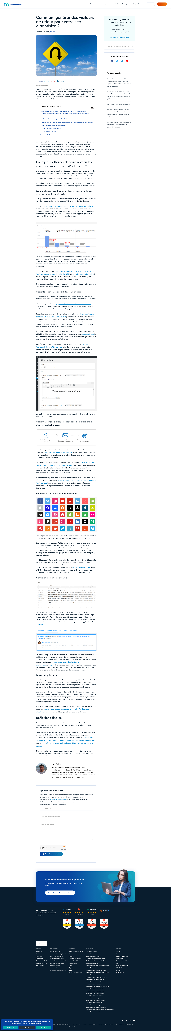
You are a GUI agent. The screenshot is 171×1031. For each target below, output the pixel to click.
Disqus (50, 665)
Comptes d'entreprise (55, 968)
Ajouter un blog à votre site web (51, 128)
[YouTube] (134, 1021)
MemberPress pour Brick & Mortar (94, 1012)
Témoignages (39, 958)
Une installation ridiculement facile (58, 961)
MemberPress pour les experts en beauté (96, 970)
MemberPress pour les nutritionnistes (95, 991)
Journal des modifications (122, 965)
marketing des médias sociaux (83, 274)
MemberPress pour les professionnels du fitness (97, 972)
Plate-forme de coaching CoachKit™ (58, 954)
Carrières (38, 954)
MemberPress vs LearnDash (93, 956)
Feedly (41, 624)
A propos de (39, 951)
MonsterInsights (73, 963)
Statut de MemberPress (122, 956)
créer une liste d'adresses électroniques (58, 452)
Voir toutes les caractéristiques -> (58, 970)
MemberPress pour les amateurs (94, 1002)
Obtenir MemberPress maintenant (59, 893)
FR (41, 943)
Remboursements (88, 1024)
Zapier (70, 970)
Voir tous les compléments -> (76, 972)
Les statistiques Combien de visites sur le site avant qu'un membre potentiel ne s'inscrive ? (65, 115)
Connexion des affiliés (41, 963)
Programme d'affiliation (42, 961)
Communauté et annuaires (56, 956)
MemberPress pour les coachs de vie (95, 979)
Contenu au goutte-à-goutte (57, 963)
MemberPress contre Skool (92, 954)
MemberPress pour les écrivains (94, 981)
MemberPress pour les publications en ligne (96, 977)
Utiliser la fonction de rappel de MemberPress (56, 119)
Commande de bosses (55, 965)
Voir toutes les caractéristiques (119, 37)
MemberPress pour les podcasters (94, 974)
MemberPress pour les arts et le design (95, 1000)
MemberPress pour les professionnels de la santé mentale (100, 1009)
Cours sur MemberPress (75, 958)
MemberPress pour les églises (93, 998)
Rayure (71, 968)
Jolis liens (118, 970)
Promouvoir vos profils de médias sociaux (54, 125)
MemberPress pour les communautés (95, 993)
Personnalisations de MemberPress (124, 961)
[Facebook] (126, 1021)
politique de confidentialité (58, 799)
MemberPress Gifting (74, 961)
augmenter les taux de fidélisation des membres (73, 304)
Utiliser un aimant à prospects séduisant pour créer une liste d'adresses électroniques (67, 122)
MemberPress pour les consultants (94, 995)
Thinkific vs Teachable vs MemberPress (95, 958)
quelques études (88, 334)
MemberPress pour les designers (94, 1005)
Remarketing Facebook (49, 131)
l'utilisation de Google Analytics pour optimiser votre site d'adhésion (69, 206)
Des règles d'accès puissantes (57, 958)
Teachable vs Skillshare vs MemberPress (96, 961)
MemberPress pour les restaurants (94, 968)
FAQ (117, 963)
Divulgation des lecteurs (42, 85)
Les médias (39, 956)
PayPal (70, 965)
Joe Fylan (53, 32)
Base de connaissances (121, 954)
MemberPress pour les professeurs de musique (97, 986)
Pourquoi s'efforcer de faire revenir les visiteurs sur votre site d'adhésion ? (63, 111)
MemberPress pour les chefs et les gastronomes (97, 965)
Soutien (118, 951)
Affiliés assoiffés (120, 972)
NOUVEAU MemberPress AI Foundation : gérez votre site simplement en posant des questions (119, 125)
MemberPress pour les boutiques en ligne (96, 1007)
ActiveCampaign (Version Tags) (76, 951)
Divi (70, 954)
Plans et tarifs (119, 958)
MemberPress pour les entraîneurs (94, 988)
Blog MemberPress (40, 965)
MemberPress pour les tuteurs (93, 984)
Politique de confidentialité (73, 1024)
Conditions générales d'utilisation (104, 1024)
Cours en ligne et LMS (55, 951)
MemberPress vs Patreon (92, 963)
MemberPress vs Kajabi (91, 951)
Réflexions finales (45, 135)
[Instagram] (130, 1021)
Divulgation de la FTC (122, 1024)
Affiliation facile (120, 968)
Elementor (71, 956)
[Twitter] (122, 1021)
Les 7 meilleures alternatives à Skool (118, 104)
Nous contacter (39, 968)
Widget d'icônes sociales (81, 567)
